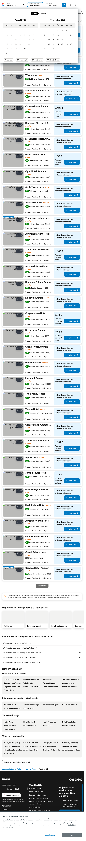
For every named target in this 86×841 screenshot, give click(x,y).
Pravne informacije (36, 792)
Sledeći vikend (54, 60)
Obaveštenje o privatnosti (38, 798)
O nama (5, 809)
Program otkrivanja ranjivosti (39, 810)
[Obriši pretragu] (24, 5)
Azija (19, 769)
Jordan (26, 769)
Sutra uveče (23, 60)
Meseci (43, 13)
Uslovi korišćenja (35, 788)
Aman (34, 769)
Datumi (34, 13)
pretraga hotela (8, 769)
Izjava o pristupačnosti (37, 795)
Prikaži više (8, 690)
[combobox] (16, 5)
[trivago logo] (3, 4)
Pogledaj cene (71, 67)
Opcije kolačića (35, 807)
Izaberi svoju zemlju (9, 785)
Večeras (9, 60)
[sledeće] (74, 20)
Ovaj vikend (38, 60)
